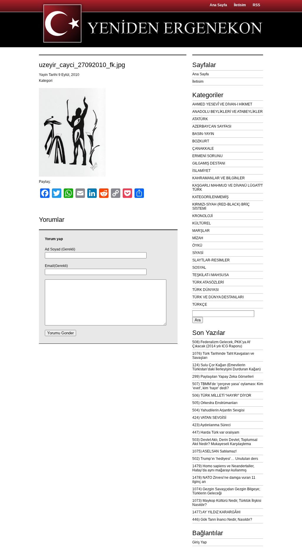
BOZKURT (200, 141)
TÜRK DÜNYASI (205, 290)
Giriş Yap (199, 542)
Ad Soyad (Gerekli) (60, 249)
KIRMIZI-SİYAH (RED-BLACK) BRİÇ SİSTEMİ (221, 206)
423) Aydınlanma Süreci (211, 425)
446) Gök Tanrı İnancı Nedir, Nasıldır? (222, 519)
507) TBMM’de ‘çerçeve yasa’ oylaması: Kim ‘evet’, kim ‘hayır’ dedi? (227, 386)
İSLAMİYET (201, 171)
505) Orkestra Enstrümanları (214, 403)
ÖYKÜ (197, 245)
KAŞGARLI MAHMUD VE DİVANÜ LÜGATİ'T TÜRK (227, 187)
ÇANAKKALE (203, 148)
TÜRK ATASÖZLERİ (208, 282)
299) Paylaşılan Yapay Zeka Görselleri (223, 376)
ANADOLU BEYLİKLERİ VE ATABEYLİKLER (227, 112)
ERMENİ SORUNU (207, 156)
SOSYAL (199, 268)
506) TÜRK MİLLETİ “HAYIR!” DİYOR (221, 395)
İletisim (240, 5)
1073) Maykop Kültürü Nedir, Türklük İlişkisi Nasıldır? (226, 503)
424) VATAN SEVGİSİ (209, 418)
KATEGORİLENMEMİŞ (210, 197)
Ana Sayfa (218, 5)
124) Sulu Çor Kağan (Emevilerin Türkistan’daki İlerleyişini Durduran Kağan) (226, 367)
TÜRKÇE (199, 304)
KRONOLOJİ (202, 216)
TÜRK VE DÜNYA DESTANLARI (218, 297)
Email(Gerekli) (56, 266)
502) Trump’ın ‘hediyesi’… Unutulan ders (225, 459)
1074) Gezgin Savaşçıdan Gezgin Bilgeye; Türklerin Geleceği (226, 491)
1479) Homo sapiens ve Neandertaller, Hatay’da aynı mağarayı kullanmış (223, 468)
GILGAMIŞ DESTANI (208, 163)
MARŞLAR (201, 231)
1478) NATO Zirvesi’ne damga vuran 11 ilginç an (223, 480)
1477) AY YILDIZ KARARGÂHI (216, 512)
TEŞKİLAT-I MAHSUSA (210, 275)
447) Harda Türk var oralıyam (215, 432)
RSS (256, 5)
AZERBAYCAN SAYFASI (211, 126)
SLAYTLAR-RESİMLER (211, 260)
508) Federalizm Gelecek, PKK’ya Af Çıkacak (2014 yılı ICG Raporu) (221, 344)
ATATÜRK (200, 119)
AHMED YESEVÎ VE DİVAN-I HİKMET (222, 104)
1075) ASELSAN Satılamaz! (214, 451)
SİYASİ (197, 253)
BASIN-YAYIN (203, 134)
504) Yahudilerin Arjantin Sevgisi (218, 410)
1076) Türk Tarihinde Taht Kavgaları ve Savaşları (223, 355)
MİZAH (197, 238)
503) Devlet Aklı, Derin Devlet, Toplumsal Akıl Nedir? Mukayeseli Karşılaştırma (224, 442)
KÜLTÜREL (201, 223)
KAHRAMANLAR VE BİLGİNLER (218, 178)
